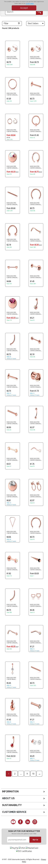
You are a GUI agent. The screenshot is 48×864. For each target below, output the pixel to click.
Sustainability (12, 805)
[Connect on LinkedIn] (27, 822)
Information (10, 791)
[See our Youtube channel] (13, 822)
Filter (6, 23)
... (21, 773)
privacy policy (30, 3)
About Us (8, 798)
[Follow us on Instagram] (35, 822)
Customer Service (14, 811)
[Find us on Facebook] (20, 822)
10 (33, 773)
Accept (24, 8)
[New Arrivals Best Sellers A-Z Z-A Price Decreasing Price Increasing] (36, 23)
